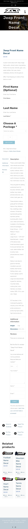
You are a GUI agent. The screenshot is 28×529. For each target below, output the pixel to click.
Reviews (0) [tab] (4, 171)
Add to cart (9, 142)
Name (12, 386)
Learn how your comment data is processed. (17, 410)
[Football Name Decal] (7, 453)
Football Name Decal (6, 460)
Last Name (7, 116)
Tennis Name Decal (19, 486)
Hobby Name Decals (14, 151)
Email (12, 393)
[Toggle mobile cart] (25, 12)
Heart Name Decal (5, 487)
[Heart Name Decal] (7, 479)
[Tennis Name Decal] (20, 478)
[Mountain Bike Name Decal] (20, 453)
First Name (6, 98)
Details (10, 472)
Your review (14, 370)
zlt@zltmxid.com (14, 2)
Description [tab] (5, 159)
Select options (6, 473)
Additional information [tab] (5, 164)
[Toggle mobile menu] (25, 11)
